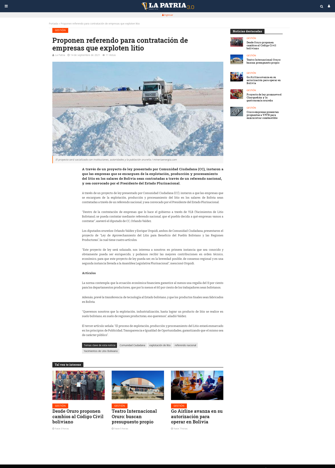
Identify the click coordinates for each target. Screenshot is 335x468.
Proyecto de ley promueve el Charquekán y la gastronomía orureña (264, 97)
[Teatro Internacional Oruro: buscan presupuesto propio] (138, 385)
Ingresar (168, 14)
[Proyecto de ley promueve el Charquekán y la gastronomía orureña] (236, 94)
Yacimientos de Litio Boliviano (101, 351)
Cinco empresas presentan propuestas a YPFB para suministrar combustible (263, 115)
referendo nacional (185, 345)
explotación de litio (160, 345)
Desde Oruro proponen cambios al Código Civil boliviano (77, 416)
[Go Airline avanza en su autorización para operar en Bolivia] (197, 385)
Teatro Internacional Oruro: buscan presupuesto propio (134, 416)
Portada (53, 23)
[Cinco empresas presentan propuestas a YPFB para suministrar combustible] (236, 111)
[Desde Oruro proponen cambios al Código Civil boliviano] (78, 385)
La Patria (60, 55)
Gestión (60, 30)
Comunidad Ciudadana (132, 345)
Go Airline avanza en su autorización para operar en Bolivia (197, 416)
